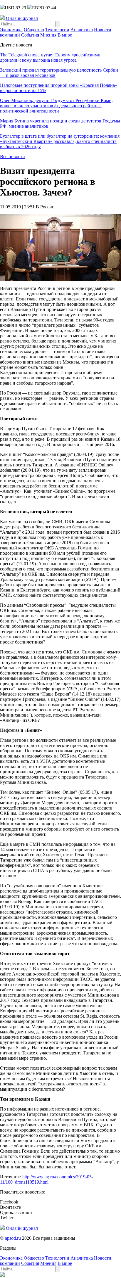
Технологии (57, 29)
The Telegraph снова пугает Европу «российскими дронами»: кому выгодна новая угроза (50, 57)
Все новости (12, 156)
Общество (34, 29)
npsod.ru (13, 1238)
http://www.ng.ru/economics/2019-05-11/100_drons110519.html (46, 1179)
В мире (65, 34)
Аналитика (81, 29)
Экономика (11, 29)
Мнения (48, 34)
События (30, 34)
